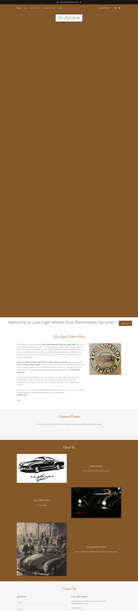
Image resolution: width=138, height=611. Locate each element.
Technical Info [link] (35, 8)
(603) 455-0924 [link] (104, 8)
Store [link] (26, 8)
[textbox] (42, 602)
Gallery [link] (60, 8)
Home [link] (19, 8)
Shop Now (125, 323)
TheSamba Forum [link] (49, 8)
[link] (119, 8)
